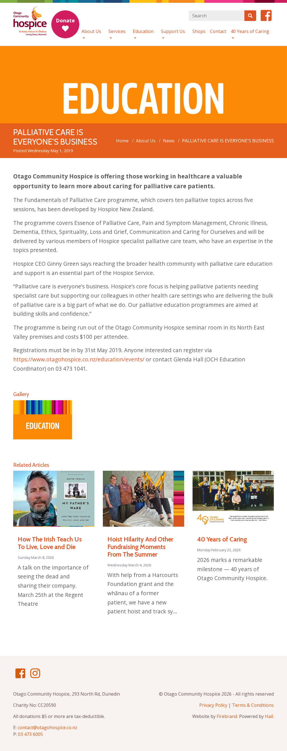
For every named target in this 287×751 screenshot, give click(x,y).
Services (117, 31)
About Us (91, 31)
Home (122, 141)
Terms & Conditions (253, 705)
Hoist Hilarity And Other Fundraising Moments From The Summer (140, 546)
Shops (198, 31)
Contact (218, 31)
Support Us (173, 31)
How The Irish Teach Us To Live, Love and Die (50, 543)
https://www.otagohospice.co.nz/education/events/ (78, 359)
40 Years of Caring (250, 31)
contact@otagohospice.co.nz (47, 727)
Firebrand (227, 716)
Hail (269, 716)
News (169, 141)
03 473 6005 (30, 734)
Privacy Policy (213, 705)
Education (143, 31)
